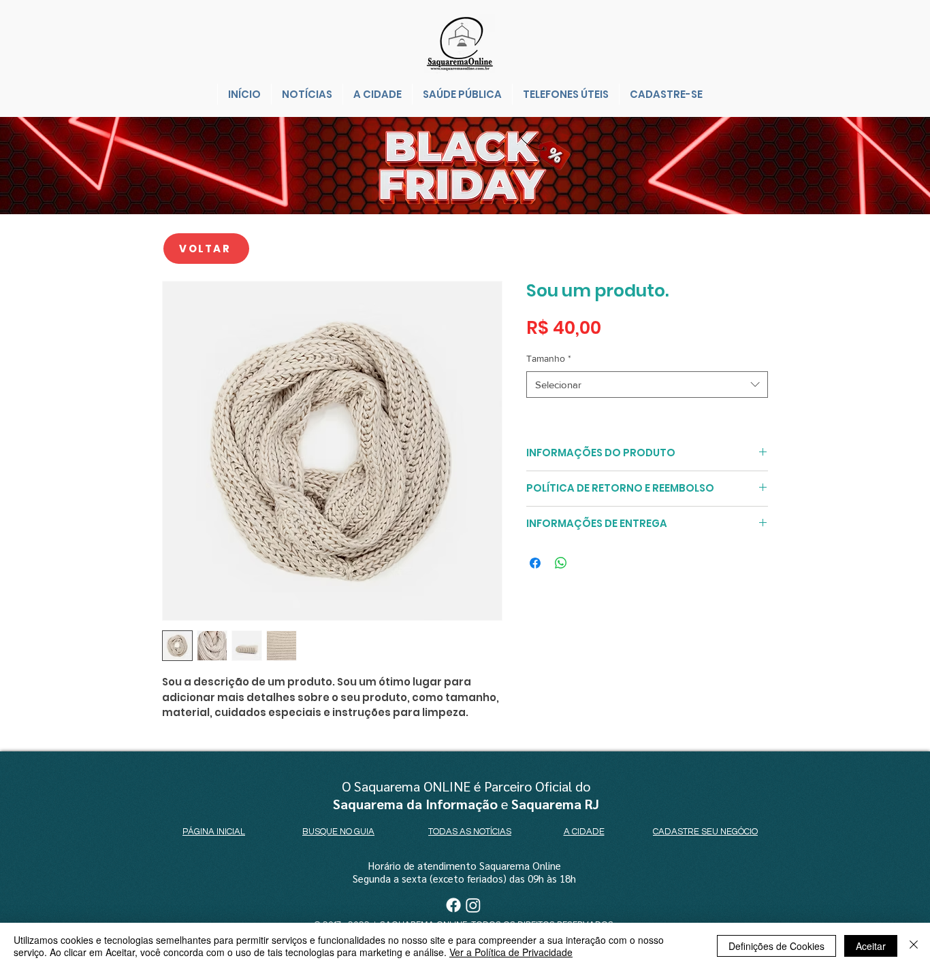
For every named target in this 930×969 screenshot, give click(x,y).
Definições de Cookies (776, 946)
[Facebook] (453, 905)
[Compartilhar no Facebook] (535, 563)
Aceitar (871, 946)
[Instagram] (473, 905)
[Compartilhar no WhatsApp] (561, 563)
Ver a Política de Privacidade (511, 952)
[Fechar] (913, 946)
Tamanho (548, 358)
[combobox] (647, 384)
